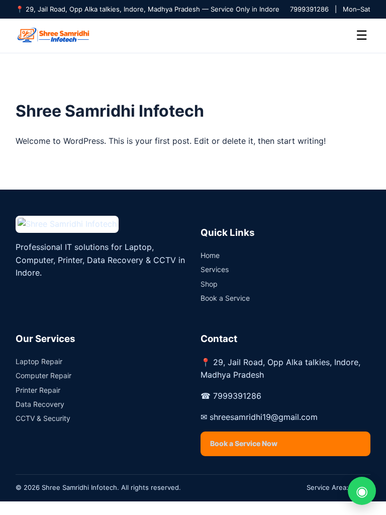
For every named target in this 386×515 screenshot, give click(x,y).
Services (215, 269)
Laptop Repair (39, 361)
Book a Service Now (243, 443)
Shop (209, 284)
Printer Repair (38, 390)
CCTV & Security (43, 418)
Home (210, 255)
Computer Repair (43, 375)
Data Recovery (40, 404)
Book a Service (225, 298)
